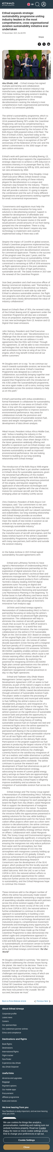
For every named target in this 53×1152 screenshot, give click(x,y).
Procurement (7, 1093)
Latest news (7, 1017)
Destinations (7, 1047)
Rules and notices (9, 1101)
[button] (30, 4)
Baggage (6, 1082)
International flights (10, 1051)
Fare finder (6, 1059)
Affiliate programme (10, 1097)
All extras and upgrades (12, 1078)
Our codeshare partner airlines (15, 1028)
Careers (5, 1021)
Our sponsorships (9, 1025)
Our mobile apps (9, 1089)
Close (26, 1147)
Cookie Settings (26, 1140)
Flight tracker (7, 1055)
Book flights (7, 1044)
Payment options (9, 1085)
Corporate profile (9, 1013)
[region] (26, 1135)
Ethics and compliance (11, 1032)
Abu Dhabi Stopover (10, 1066)
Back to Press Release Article (14, 1001)
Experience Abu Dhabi (11, 1063)
